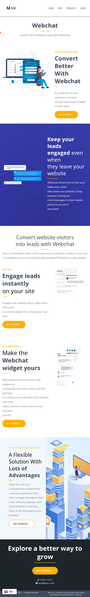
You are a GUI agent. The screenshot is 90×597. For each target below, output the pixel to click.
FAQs (60, 8)
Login (82, 8)
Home (51, 8)
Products (71, 8)
